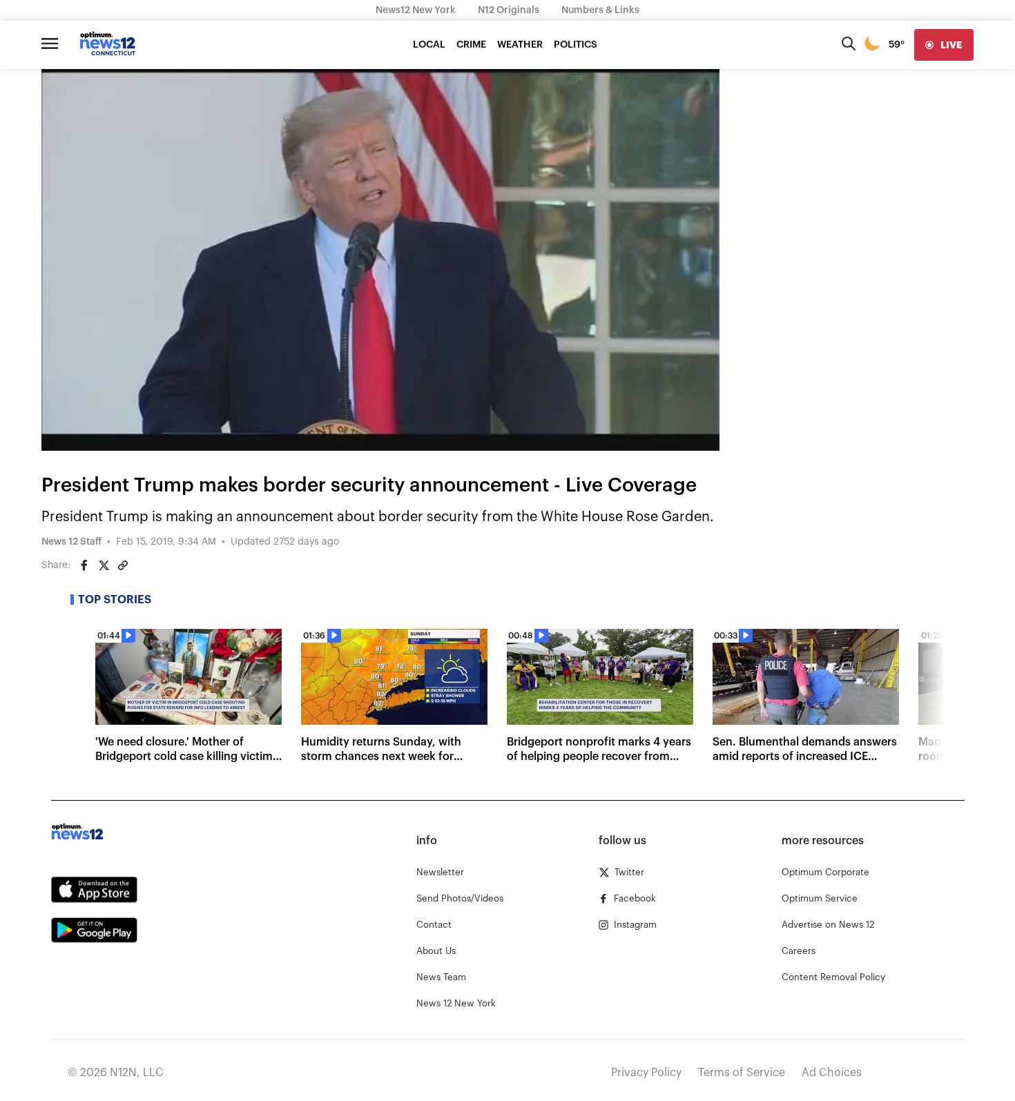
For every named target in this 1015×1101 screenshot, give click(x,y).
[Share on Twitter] (103, 565)
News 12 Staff (71, 542)
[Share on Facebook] (84, 565)
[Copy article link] (122, 565)
